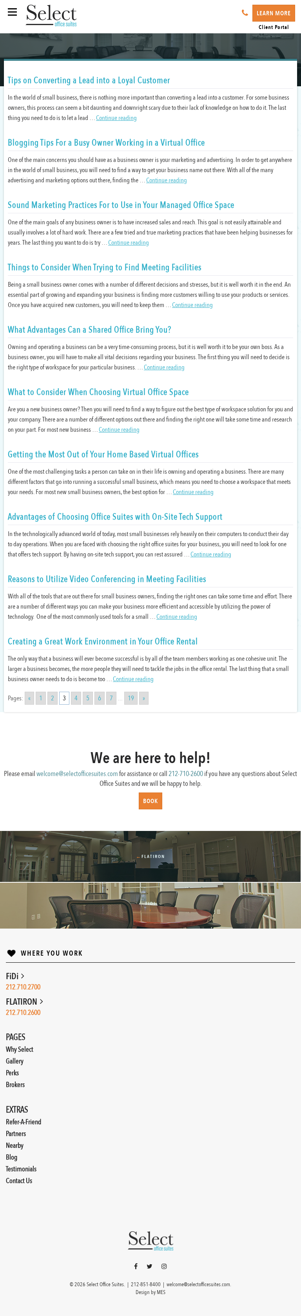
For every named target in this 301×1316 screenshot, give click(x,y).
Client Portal (274, 27)
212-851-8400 (146, 1284)
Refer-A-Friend (23, 1122)
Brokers (15, 1085)
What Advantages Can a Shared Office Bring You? (89, 330)
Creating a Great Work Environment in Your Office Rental (103, 641)
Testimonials (21, 1169)
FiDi (13, 976)
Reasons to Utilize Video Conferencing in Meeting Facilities (107, 579)
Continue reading (116, 117)
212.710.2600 (23, 1013)
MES (161, 1292)
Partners (16, 1134)
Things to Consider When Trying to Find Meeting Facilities (104, 267)
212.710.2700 (23, 987)
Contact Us (19, 1181)
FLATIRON (22, 1002)
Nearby (15, 1146)
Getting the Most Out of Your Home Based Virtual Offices (103, 454)
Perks (12, 1073)
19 (131, 698)
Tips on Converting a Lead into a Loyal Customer (89, 80)
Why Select (19, 1049)
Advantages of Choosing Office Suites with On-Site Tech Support (115, 517)
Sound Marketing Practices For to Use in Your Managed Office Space (121, 205)
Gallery (15, 1061)
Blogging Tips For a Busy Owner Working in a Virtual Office (106, 143)
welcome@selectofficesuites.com (77, 774)
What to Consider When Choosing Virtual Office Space (98, 392)
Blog (11, 1157)
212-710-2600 (186, 774)
